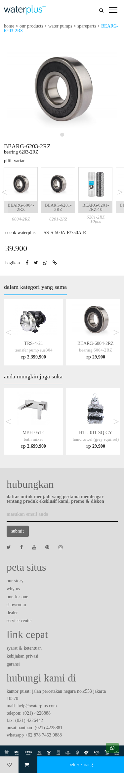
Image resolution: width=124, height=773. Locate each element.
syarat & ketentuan (24, 648)
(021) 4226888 (37, 713)
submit (17, 531)
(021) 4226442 (29, 720)
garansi (13, 664)
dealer (12, 612)
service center (19, 620)
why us (13, 588)
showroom (16, 604)
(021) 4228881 (48, 727)
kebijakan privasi (22, 656)
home (9, 26)
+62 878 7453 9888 (43, 735)
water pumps (60, 26)
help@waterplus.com (37, 705)
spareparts (86, 26)
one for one (17, 596)
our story (15, 580)
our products (31, 26)
